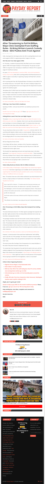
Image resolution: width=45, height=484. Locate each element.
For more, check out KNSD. (9, 162)
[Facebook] (38, 16)
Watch (25, 1)
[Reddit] (22, 305)
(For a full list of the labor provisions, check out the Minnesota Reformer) (21, 232)
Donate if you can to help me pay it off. (12, 111)
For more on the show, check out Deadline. (13, 139)
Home (4, 1)
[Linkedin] (25, 305)
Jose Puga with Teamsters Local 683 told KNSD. (21, 153)
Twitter (17, 321)
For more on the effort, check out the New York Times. (16, 101)
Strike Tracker (19, 1)
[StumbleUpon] (29, 305)
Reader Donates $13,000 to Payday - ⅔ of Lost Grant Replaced (15, 403)
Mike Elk (4, 53)
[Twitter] (18, 305)
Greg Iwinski (26, 130)
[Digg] (20, 305)
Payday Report (10, 481)
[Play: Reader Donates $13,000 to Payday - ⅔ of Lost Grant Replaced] (22, 391)
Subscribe (23, 406)
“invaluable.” (6, 461)
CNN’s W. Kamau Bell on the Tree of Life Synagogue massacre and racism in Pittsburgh (8, 467)
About (8, 1)
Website (12, 321)
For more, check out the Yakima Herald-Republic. (15, 204)
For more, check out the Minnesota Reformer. (14, 259)
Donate (13, 1)
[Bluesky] (39, 16)
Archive (29, 1)
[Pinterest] (27, 305)
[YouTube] (41, 16)
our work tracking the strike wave (9, 454)
